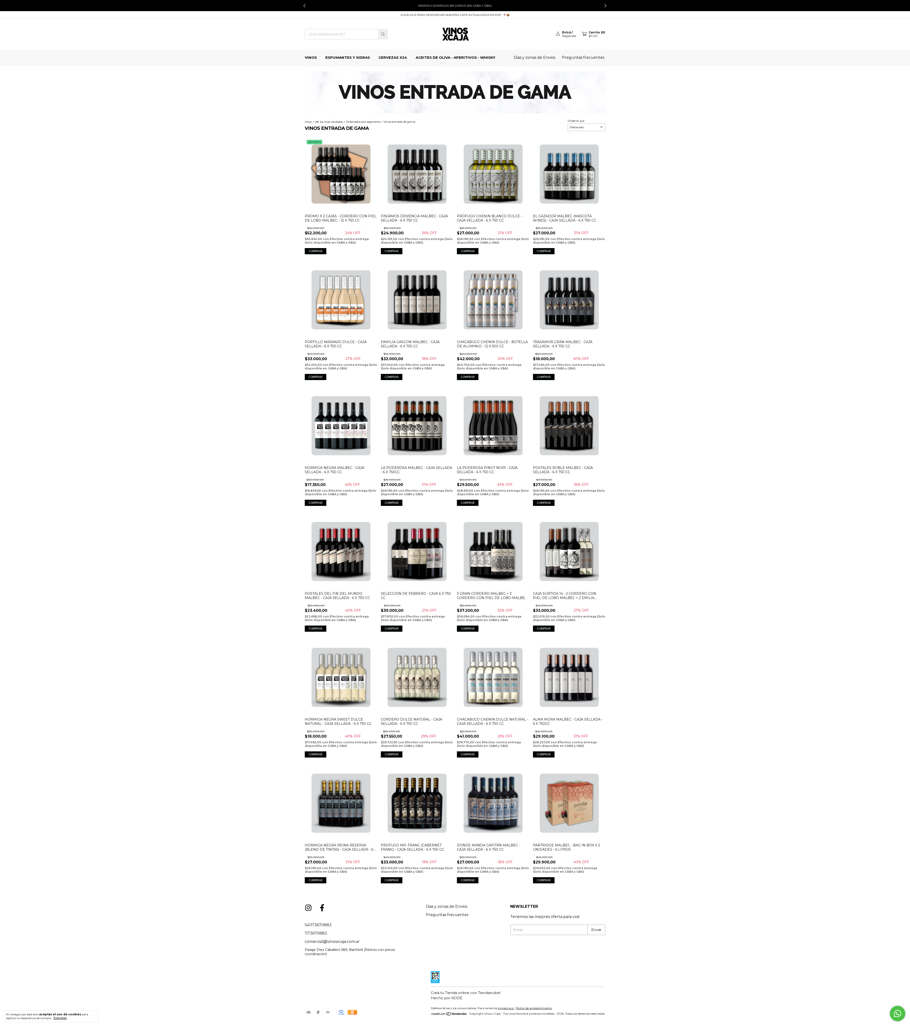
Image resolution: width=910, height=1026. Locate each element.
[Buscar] (383, 34)
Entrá (566, 32)
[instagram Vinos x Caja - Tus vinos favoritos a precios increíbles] (308, 907)
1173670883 (316, 933)
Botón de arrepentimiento (534, 1008)
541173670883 (318, 925)
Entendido (60, 1018)
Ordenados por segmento (363, 121)
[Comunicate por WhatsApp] (897, 1013)
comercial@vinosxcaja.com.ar (332, 941)
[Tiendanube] (449, 1015)
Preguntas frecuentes (583, 57)
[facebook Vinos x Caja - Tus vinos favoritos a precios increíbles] (322, 907)
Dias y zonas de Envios (534, 57)
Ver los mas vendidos (329, 121)
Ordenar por (576, 121)
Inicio (308, 121)
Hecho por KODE (446, 998)
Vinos (311, 57)
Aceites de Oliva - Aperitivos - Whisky (455, 57)
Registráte (569, 36)
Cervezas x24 (392, 57)
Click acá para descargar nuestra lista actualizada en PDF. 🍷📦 (455, 15)
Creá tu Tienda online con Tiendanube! (465, 992)
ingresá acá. (506, 1008)
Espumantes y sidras (347, 57)
